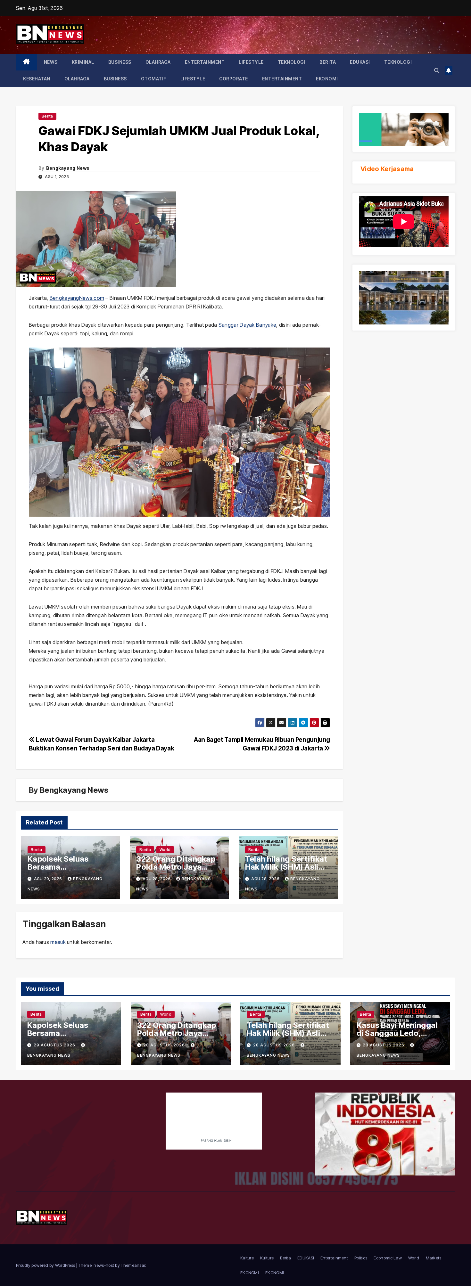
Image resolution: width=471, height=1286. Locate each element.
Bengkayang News (68, 168)
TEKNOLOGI (292, 62)
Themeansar (133, 1265)
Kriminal (83, 62)
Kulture (247, 1257)
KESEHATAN (36, 78)
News (51, 62)
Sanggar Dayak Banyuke (247, 325)
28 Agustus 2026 (164, 1045)
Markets (434, 1257)
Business (119, 62)
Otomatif (153, 78)
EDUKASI (360, 62)
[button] (436, 70)
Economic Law (388, 1257)
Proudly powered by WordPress (46, 1265)
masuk (58, 942)
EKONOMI (327, 78)
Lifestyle (251, 62)
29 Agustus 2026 (55, 1045)
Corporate (233, 78)
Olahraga (158, 62)
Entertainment (205, 62)
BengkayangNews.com (77, 298)
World (165, 849)
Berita (327, 62)
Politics (360, 1257)
